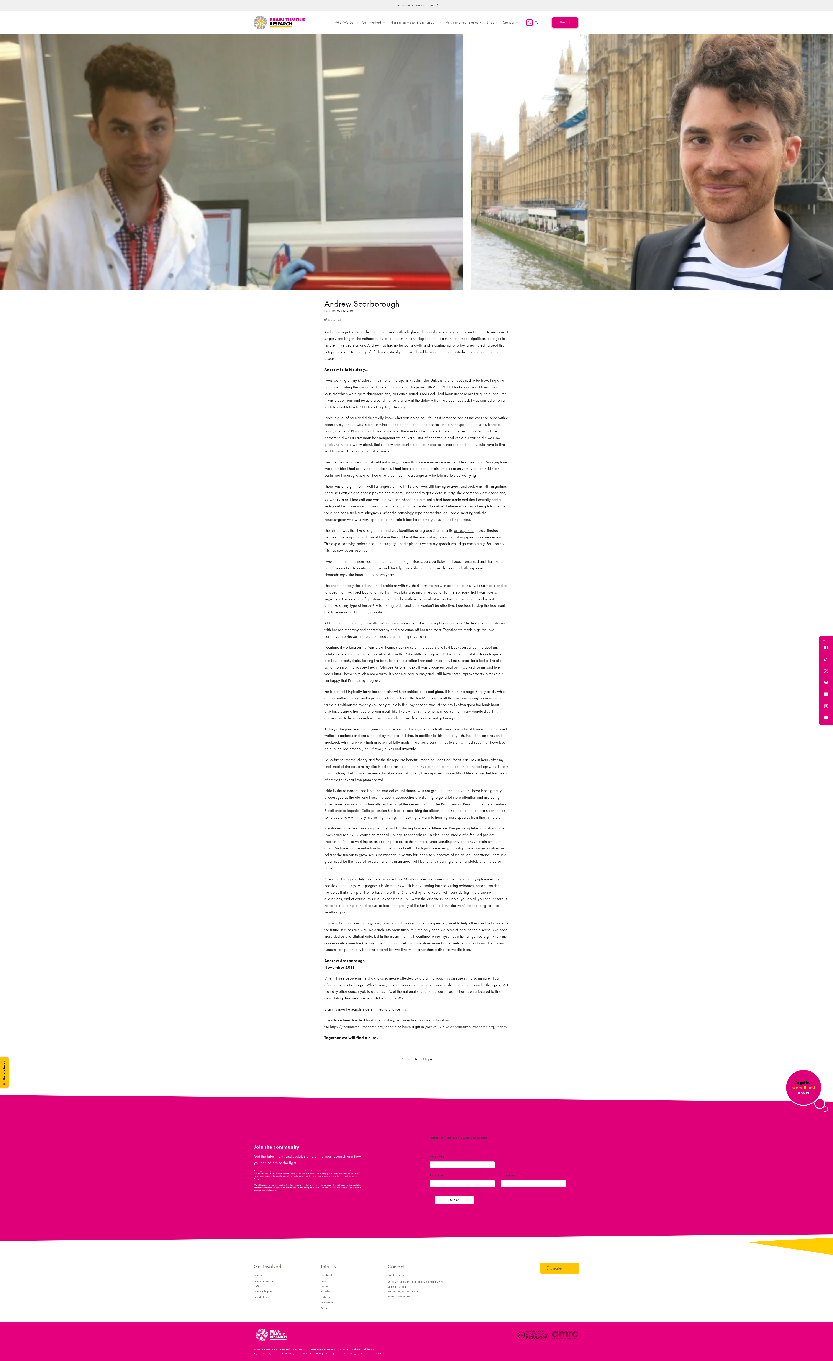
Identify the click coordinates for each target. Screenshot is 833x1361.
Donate (258, 1275)
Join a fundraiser (264, 1280)
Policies (343, 1349)
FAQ (256, 1286)
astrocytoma (464, 530)
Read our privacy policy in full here (276, 1179)
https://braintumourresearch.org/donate (363, 1026)
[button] (345, 22)
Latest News (261, 1297)
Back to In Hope (419, 1059)
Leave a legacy (263, 1291)
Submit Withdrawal (363, 1349)
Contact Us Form (285, 1190)
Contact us (299, 1349)
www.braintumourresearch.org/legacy (476, 1026)
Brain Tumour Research (277, 1349)
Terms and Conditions (322, 1349)
